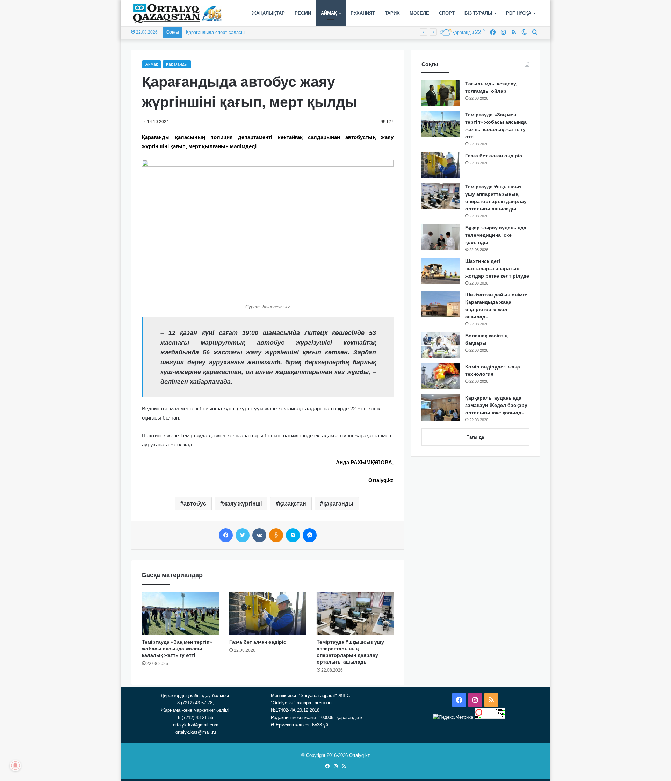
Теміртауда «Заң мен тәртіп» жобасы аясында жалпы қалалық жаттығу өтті (177, 648)
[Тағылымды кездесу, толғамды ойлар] (440, 93)
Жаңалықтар (268, 13)
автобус (194, 504)
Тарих (392, 13)
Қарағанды (177, 64)
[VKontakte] (259, 535)
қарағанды (338, 504)
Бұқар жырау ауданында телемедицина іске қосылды (495, 235)
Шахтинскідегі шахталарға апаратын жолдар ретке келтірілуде (497, 268)
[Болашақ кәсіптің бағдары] (440, 345)
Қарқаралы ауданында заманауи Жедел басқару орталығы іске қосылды (496, 405)
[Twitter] (243, 535)
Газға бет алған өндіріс (257, 642)
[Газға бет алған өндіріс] (267, 613)
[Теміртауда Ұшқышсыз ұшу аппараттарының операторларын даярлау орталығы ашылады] (355, 613)
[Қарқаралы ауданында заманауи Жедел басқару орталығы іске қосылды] (440, 407)
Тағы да (475, 437)
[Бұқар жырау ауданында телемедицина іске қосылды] (440, 237)
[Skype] (293, 535)
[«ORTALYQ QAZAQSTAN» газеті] (177, 13)
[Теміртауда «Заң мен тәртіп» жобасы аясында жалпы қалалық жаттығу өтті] (180, 613)
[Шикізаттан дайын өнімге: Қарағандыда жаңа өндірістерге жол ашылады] (440, 304)
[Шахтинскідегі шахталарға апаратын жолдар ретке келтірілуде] (440, 271)
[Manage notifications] (15, 765)
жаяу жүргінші (242, 504)
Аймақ (329, 13)
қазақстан (292, 504)
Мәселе (419, 13)
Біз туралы (478, 13)
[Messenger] (310, 535)
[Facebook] (226, 535)
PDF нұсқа (518, 13)
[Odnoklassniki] (276, 535)
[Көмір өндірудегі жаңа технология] (440, 376)
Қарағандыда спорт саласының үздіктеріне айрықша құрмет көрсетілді (261, 32)
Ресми (303, 13)
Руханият (363, 13)
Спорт (447, 13)
